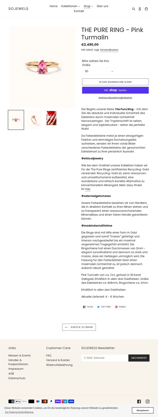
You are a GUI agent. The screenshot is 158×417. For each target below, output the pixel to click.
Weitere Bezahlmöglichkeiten (115, 97)
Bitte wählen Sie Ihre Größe (95, 63)
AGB (11, 373)
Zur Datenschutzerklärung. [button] (19, 412)
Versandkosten (109, 50)
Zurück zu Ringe (81, 327)
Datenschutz (16, 378)
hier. (88, 189)
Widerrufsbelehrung (59, 365)
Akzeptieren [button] (143, 410)
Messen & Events (19, 355)
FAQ (48, 355)
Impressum (15, 369)
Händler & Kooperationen (18, 362)
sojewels (18, 9)
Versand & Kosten (58, 360)
